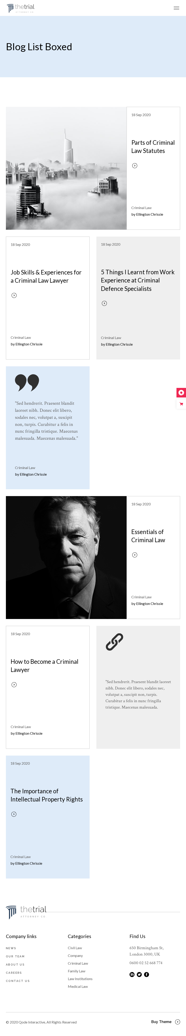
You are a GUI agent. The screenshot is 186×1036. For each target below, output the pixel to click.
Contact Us (18, 981)
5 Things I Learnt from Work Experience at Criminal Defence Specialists (138, 280)
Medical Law (78, 986)
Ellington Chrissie (149, 214)
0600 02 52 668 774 (146, 963)
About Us (15, 964)
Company (75, 955)
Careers (14, 972)
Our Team (15, 956)
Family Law (76, 971)
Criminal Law (141, 207)
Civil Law (75, 948)
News (11, 948)
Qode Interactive (32, 1022)
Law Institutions (80, 978)
